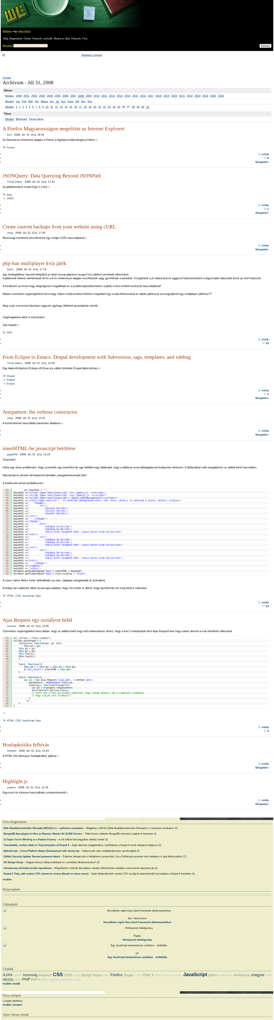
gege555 (12, 454)
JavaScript (195, 974)
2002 (34, 95)
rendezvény (55, 979)
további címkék (11, 983)
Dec (90, 101)
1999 (19, 95)
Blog (5, 38)
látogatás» (262, 161)
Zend (77, 979)
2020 (174, 95)
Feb (24, 101)
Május (44, 101)
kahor (10, 269)
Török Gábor (14, 181)
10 (46, 106)
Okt (77, 101)
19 (90, 106)
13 (61, 106)
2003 (42, 95)
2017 (151, 95)
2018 (159, 95)
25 (118, 106)
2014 (127, 95)
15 (70, 106)
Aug (63, 101)
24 (114, 106)
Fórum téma (36, 118)
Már (30, 101)
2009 (89, 95)
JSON (10, 198)
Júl (57, 101)
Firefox (11, 147)
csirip (265, 154)
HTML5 (158, 975)
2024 (205, 95)
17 (80, 106)
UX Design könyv (13, 862)
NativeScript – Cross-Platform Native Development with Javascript (41, 851)
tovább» (7, 879)
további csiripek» (13, 1004)
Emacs (11, 383)
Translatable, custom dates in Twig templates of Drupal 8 (36, 845)
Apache (18, 975)
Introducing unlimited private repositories (28, 868)
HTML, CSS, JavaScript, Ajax (24, 595)
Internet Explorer (173, 975)
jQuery (212, 975)
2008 (81, 95)
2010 (97, 95)
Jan (18, 101)
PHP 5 (35, 979)
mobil (268, 975)
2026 (221, 95)
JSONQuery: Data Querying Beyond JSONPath (52, 176)
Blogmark (21, 118)
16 (75, 106)
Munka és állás (62, 38)
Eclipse (11, 379)
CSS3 (68, 975)
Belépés (7, 31)
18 (85, 106)
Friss (85, 38)
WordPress (68, 979)
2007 (73, 95)
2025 (213, 95)
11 (51, 106)
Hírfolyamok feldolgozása (137, 939)
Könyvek (76, 38)
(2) (155, 833)
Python (44, 979)
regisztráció (24, 31)
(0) (176, 828)
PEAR (18, 979)
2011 (104, 95)
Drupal (11, 375)
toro (9, 134)
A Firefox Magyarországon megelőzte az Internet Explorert (64, 128)
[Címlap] (15, 10)
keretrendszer (225, 975)
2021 (182, 95)
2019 (166, 95)
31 (147, 106)
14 (65, 106)
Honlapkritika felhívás (26, 745)
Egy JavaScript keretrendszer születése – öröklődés (137, 957)
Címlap (7, 77)
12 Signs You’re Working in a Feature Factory (30, 839)
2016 (143, 95)
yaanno (11, 787)
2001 (26, 95)
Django (86, 975)
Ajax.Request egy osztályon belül (37, 620)
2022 (190, 95)
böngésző (45, 975)
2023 (198, 95)
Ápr (37, 101)
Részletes (8, 45)
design (76, 975)
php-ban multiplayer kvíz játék (34, 263)
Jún (52, 101)
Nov (83, 101)
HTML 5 (147, 975)
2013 (120, 95)
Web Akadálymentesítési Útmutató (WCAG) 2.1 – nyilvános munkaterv (44, 828)
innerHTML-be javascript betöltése (39, 448)
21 (99, 106)
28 (133, 106)
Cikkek (27, 38)
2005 (58, 95)
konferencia (242, 975)
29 (138, 106)
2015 (135, 95)
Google (128, 975)
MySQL (8, 979)
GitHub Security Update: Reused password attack (32, 856)
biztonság (30, 975)
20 (94, 106)
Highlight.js (15, 781)
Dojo (9, 194)
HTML (138, 975)
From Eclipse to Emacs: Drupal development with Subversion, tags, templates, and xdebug (97, 357)
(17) (185, 856)
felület (106, 975)
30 (142, 106)
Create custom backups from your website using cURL (59, 227)
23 (109, 106)
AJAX (8, 975)
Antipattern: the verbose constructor (40, 412)
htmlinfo (11, 750)
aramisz (11, 625)
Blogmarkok (16, 38)
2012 (112, 95)
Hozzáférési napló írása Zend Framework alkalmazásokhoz (137, 922)
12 (56, 106)
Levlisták (48, 38)
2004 (50, 95)
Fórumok (37, 38)
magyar (257, 975)
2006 (65, 95)
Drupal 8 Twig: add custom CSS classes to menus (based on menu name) (46, 873)
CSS (58, 974)
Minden (9, 95)
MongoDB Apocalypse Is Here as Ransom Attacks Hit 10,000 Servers (43, 833)
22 (104, 106)
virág (10, 232)
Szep (70, 101)
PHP (9, 332)
